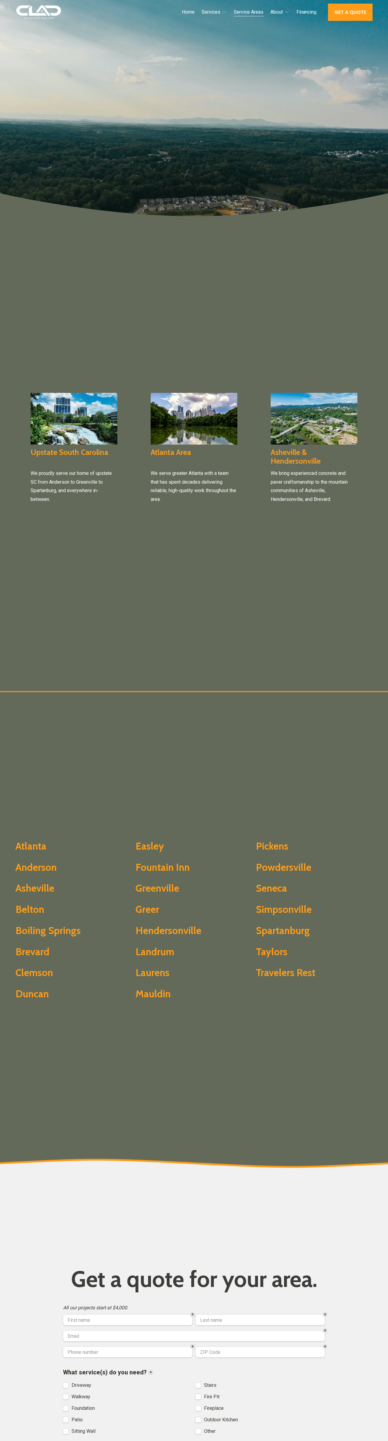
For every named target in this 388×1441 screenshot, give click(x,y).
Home (188, 12)
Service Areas (248, 12)
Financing (306, 12)
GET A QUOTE (350, 12)
